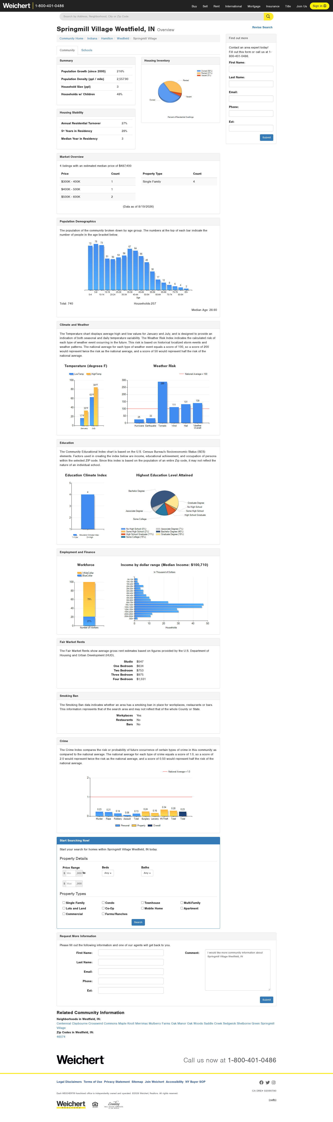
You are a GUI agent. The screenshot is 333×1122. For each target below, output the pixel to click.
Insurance (272, 6)
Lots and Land (76, 908)
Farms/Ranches (116, 914)
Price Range (71, 868)
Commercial (74, 914)
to (84, 873)
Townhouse (152, 903)
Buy (194, 6)
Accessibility (174, 1082)
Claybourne (79, 1023)
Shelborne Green (248, 1023)
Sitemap (137, 1082)
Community (67, 50)
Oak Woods (195, 1023)
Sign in (318, 6)
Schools (86, 50)
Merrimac (141, 1023)
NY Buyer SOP (195, 1082)
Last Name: (237, 77)
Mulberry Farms (159, 1023)
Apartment (191, 908)
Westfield (123, 38)
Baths (145, 867)
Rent (216, 6)
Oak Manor (178, 1023)
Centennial (64, 1023)
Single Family (75, 903)
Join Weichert (154, 1082)
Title (288, 6)
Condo (109, 903)
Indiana (92, 38)
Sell (205, 6)
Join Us (302, 6)
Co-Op (109, 908)
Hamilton (107, 38)
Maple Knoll (126, 1023)
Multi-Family (192, 903)
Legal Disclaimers (69, 1082)
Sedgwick (229, 1023)
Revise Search (262, 27)
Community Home (71, 38)
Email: (233, 92)
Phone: (234, 107)
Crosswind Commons (102, 1023)
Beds (105, 867)
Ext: (231, 122)
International (233, 6)
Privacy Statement (117, 1082)
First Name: (237, 62)
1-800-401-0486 (49, 5)
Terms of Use (93, 1082)
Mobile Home (154, 908)
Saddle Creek (213, 1023)
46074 (61, 1037)
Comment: (192, 953)
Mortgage (254, 6)
